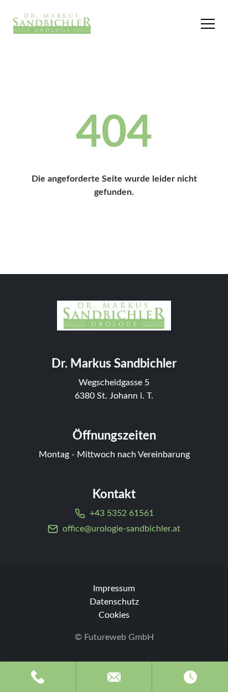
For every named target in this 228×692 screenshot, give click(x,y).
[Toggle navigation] (207, 23)
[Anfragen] (114, 677)
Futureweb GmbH (119, 637)
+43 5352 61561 (122, 513)
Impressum (114, 588)
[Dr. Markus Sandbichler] (114, 315)
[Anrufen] (38, 677)
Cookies (114, 615)
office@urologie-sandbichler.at (121, 528)
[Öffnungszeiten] (190, 677)
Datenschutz (114, 601)
